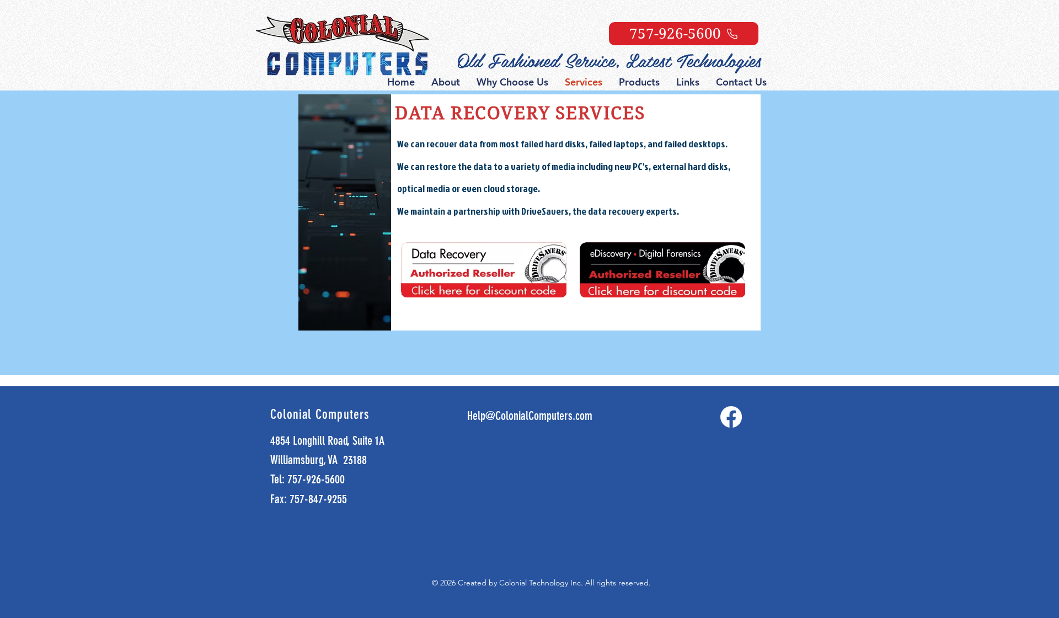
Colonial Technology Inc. (542, 583)
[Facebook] (731, 417)
